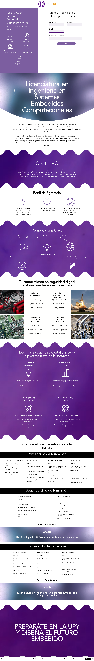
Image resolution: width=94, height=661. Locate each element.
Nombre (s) (52, 22)
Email (51, 29)
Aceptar (88, 658)
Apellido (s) (70, 22)
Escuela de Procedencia (56, 35)
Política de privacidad (69, 658)
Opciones (81, 658)
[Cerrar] (92, 659)
